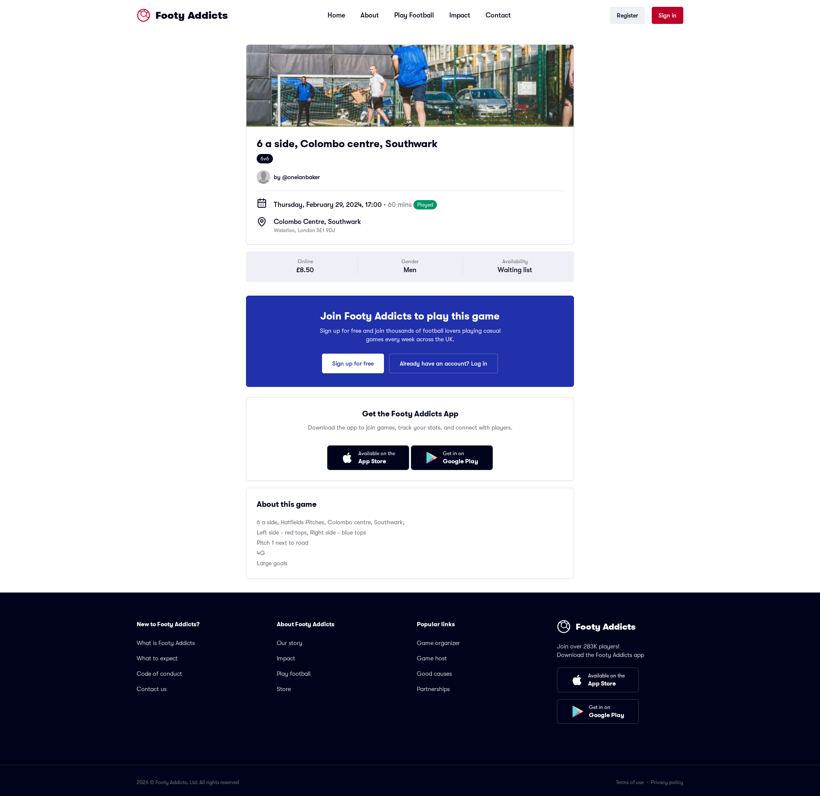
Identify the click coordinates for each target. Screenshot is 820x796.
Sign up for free (353, 363)
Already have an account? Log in (443, 363)
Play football (293, 673)
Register (627, 15)
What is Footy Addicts (166, 642)
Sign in (667, 15)
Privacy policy (667, 782)
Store (284, 689)
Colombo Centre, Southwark (317, 222)
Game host (432, 658)
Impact (459, 15)
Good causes (434, 673)
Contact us (152, 689)
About (369, 15)
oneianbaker (303, 177)
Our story (289, 642)
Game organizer (438, 642)
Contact (498, 15)
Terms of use (630, 782)
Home (336, 15)
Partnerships (433, 689)
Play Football (414, 15)
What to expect (157, 658)
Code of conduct (159, 673)
